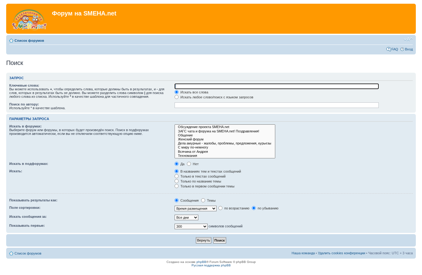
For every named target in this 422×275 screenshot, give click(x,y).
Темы (211, 200)
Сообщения (189, 200)
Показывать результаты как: (33, 200)
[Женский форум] (225, 139)
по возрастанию (236, 208)
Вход (409, 49)
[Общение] (225, 135)
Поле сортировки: (24, 207)
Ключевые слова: (24, 85)
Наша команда (303, 253)
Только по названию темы (200, 181)
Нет (195, 164)
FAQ (394, 49)
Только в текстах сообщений (202, 176)
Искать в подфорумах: (28, 163)
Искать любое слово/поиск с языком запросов (216, 97)
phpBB (201, 262)
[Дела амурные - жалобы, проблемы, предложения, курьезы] (225, 143)
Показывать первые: (27, 225)
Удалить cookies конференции (341, 253)
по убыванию (267, 208)
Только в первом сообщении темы (206, 186)
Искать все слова (193, 92)
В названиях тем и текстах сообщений (210, 171)
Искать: (15, 171)
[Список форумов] (30, 18)
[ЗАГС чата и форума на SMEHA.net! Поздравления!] (225, 131)
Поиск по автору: (24, 104)
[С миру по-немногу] (225, 147)
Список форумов (29, 40)
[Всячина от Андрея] (225, 152)
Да (181, 164)
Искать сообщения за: (28, 216)
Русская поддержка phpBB (211, 265)
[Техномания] (225, 156)
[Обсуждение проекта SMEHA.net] (225, 127)
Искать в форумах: (25, 126)
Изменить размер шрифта (408, 39)
